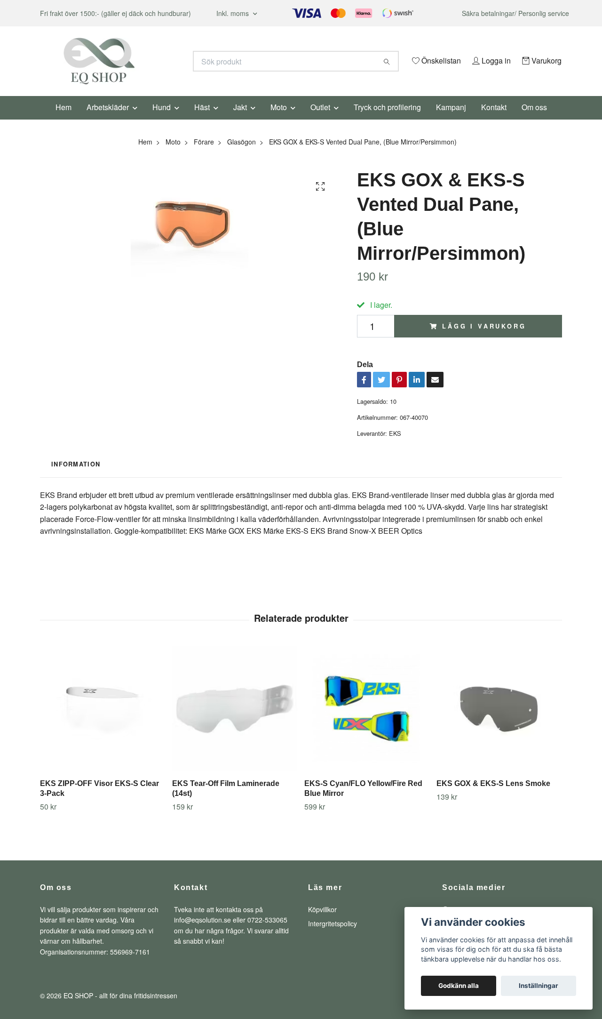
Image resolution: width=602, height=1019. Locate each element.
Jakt (240, 119)
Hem (63, 119)
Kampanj (451, 119)
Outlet (320, 119)
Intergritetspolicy (332, 936)
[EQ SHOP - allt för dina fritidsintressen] (170, 61)
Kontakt (494, 119)
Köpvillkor (322, 922)
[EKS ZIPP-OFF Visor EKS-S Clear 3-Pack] (102, 721)
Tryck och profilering (387, 119)
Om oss (534, 119)
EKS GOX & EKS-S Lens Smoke (493, 796)
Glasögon (241, 154)
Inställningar (538, 985)
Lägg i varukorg (484, 339)
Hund (161, 119)
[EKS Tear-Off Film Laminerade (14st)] (234, 721)
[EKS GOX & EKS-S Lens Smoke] (499, 721)
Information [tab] (75, 477)
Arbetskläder (108, 119)
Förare (204, 154)
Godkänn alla (458, 985)
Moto (278, 119)
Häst (202, 119)
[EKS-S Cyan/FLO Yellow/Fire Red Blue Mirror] (366, 721)
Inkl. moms (233, 13)
